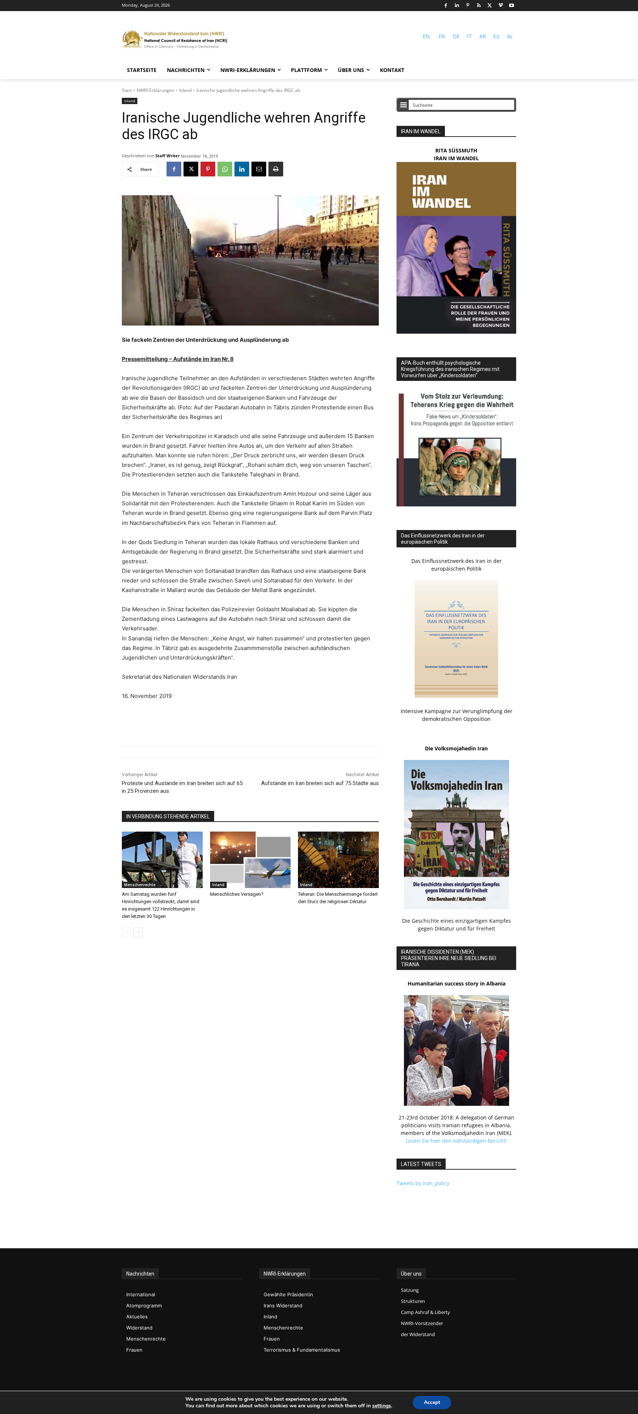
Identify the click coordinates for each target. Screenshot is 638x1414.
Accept (432, 1402)
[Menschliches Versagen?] (250, 860)
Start (127, 90)
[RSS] (478, 5)
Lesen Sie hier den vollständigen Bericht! (456, 1140)
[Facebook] (445, 5)
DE (456, 36)
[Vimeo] (500, 5)
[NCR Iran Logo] (177, 40)
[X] (489, 5)
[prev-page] (126, 932)
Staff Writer (167, 155)
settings (381, 1406)
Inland (185, 90)
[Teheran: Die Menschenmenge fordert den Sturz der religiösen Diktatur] (338, 860)
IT (469, 36)
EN (426, 36)
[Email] (258, 169)
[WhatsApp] (224, 169)
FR (442, 36)
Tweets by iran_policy (423, 1183)
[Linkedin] (457, 5)
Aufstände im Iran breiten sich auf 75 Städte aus (320, 783)
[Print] (275, 169)
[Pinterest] (468, 5)
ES (496, 36)
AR (482, 36)
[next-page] (138, 932)
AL (510, 36)
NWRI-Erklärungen (155, 90)
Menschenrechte (139, 884)
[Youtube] (511, 5)
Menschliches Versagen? (237, 894)
